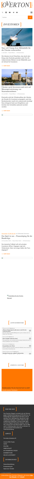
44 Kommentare (20, 52)
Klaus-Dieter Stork (16, 241)
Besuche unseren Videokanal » (10, 390)
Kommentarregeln (7, 466)
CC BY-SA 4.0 (11, 233)
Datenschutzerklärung (8, 464)
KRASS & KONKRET (9, 455)
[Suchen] (30, 17)
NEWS (5, 444)
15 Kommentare (26, 241)
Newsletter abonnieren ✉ (9, 438)
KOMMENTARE (8, 453)
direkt (22, 477)
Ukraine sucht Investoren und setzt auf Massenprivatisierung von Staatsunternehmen (16, 89)
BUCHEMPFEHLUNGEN (10, 450)
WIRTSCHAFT (7, 448)
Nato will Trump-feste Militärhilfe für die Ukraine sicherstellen (16, 49)
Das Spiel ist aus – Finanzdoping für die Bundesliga (17, 237)
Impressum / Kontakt (8, 468)
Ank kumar (4, 233)
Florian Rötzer (11, 52)
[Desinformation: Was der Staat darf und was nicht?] (17, 377)
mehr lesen (6, 66)
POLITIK (5, 446)
